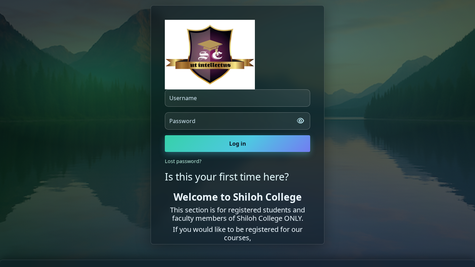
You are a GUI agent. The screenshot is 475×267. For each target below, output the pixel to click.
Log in (237, 143)
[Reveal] (300, 121)
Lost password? (183, 161)
